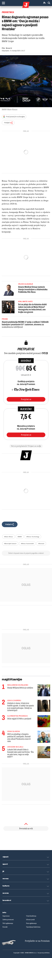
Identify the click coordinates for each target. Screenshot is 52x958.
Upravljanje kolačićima (33, 927)
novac (6, 878)
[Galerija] (26, 81)
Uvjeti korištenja (31, 916)
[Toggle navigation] (3, 3)
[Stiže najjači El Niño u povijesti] (43, 721)
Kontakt (5, 927)
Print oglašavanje (31, 923)
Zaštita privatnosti (8, 920)
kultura (6, 886)
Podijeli (7, 123)
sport (5, 864)
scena (6, 893)
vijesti (5, 857)
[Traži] (49, 3)
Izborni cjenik (30, 920)
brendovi (7, 900)
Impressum (6, 916)
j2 (3, 871)
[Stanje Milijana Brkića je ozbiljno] (43, 690)
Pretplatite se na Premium (37, 940)
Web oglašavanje (8, 923)
